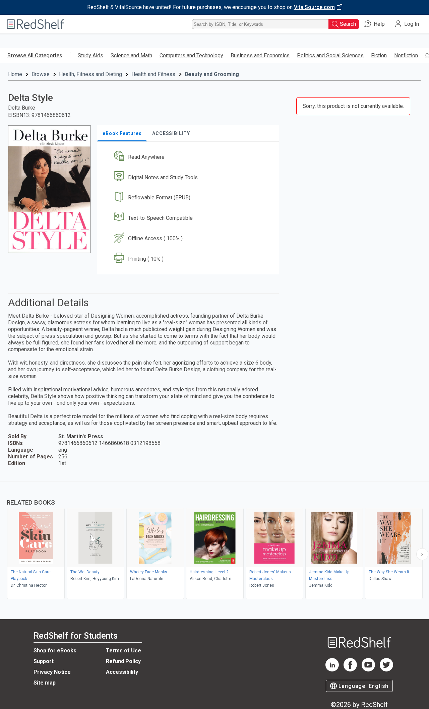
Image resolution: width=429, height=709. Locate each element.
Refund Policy (123, 661)
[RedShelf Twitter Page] (386, 669)
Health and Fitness (153, 74)
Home (15, 74)
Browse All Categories (34, 55)
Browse (41, 74)
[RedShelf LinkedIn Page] (332, 669)
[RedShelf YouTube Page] (368, 669)
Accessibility (122, 672)
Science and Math (131, 55)
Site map (45, 683)
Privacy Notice (52, 672)
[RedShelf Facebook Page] (350, 669)
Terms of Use (123, 650)
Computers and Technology (191, 55)
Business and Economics (260, 55)
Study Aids (90, 55)
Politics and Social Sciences (330, 55)
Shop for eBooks (55, 650)
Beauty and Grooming (212, 74)
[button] (189, 157)
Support (44, 661)
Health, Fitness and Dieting (90, 74)
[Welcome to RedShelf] (35, 24)
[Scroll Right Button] (422, 554)
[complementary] (214, 541)
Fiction (379, 55)
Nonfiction (406, 55)
